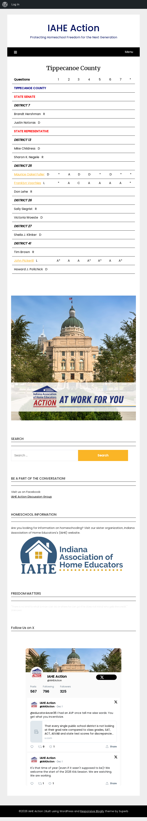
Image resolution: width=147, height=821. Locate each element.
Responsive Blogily (92, 811)
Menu (129, 52)
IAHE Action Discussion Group (31, 497)
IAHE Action (73, 28)
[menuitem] (5, 4)
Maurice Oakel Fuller (29, 174)
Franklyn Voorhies (27, 183)
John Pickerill (24, 260)
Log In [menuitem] (15, 4)
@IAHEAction (54, 680)
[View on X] (116, 703)
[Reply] (32, 746)
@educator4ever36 (43, 713)
